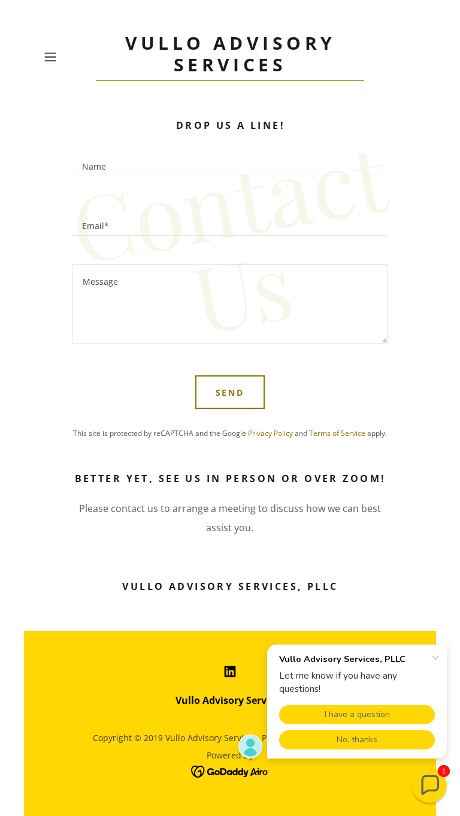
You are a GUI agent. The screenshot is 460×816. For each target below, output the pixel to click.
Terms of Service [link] (337, 433)
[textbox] (229, 161)
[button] (67, 57)
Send (230, 392)
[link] (230, 67)
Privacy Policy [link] (270, 433)
